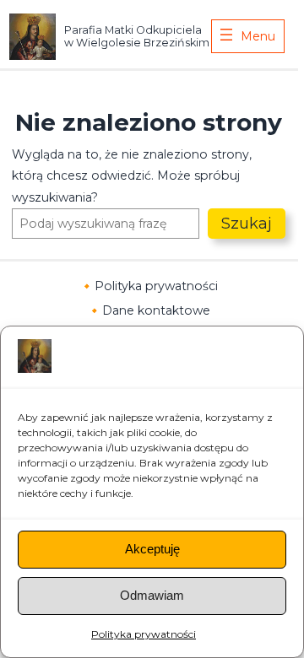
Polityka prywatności (143, 634)
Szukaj (246, 223)
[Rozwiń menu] (248, 36)
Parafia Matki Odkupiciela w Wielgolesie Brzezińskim (136, 36)
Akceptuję (152, 549)
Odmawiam (152, 595)
